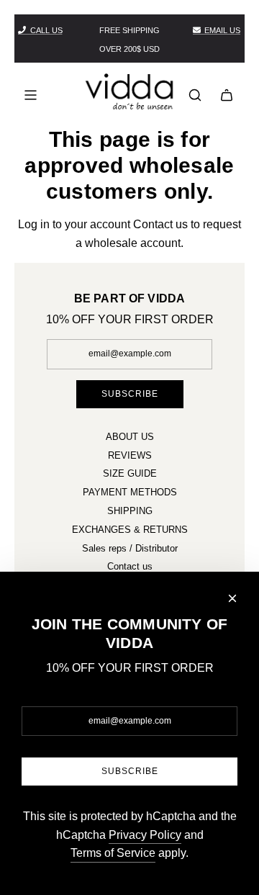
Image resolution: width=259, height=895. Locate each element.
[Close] (232, 598)
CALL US (46, 30)
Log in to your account (74, 224)
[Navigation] (30, 95)
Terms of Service (113, 853)
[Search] (195, 95)
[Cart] (226, 95)
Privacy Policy (145, 835)
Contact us (160, 224)
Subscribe (129, 394)
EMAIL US (222, 30)
